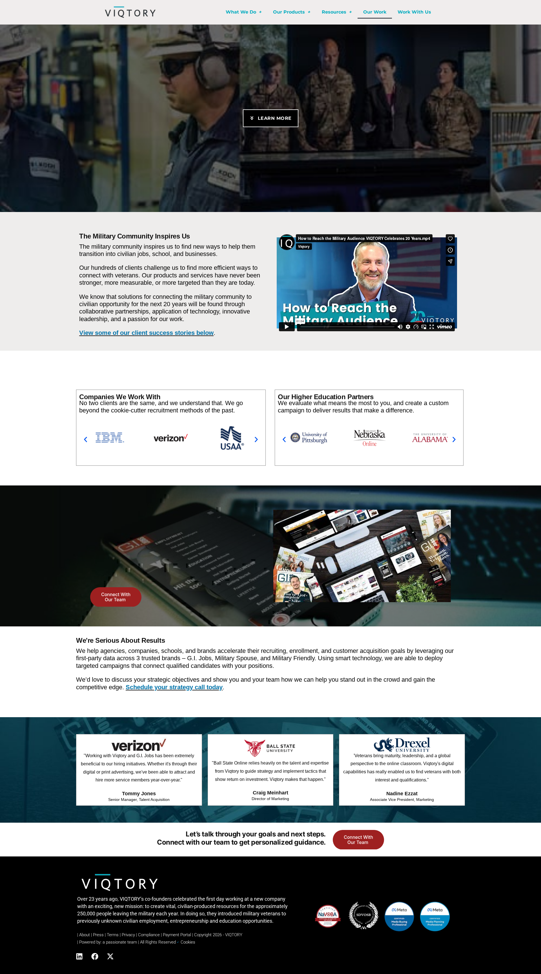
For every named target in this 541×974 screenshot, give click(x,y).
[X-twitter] (110, 956)
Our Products (289, 12)
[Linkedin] (79, 956)
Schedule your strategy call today (174, 687)
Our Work (374, 12)
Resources (334, 12)
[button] (85, 439)
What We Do (241, 12)
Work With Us (414, 12)
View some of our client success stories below (146, 332)
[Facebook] (95, 956)
